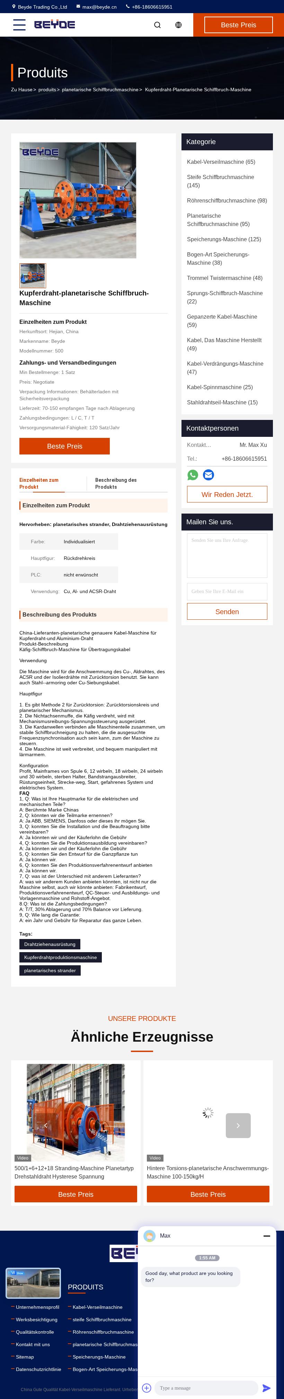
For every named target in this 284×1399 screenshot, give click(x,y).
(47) (225, 368)
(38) (218, 259)
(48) (225, 278)
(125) (224, 239)
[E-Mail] (208, 474)
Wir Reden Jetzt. (227, 494)
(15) (222, 402)
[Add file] (147, 1388)
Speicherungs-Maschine (99, 1357)
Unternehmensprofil (37, 1307)
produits (47, 89)
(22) (225, 297)
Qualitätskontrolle (35, 1332)
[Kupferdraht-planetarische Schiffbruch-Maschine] (77, 200)
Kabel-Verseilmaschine (98, 1307)
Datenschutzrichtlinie (38, 1369)
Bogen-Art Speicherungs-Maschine (111, 1369)
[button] (45, 1125)
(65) (221, 162)
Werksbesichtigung (36, 1319)
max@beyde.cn (99, 7)
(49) (224, 344)
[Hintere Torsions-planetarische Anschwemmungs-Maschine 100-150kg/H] (208, 1113)
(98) (227, 201)
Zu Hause (22, 89)
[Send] (266, 1388)
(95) (218, 220)
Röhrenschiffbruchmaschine (103, 1332)
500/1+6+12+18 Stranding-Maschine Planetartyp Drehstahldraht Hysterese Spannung (74, 1172)
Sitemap (25, 1357)
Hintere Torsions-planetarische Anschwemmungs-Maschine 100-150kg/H (208, 1172)
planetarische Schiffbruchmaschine (100, 89)
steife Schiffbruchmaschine (102, 1319)
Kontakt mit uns (33, 1344)
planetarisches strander (50, 970)
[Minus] (267, 1236)
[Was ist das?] (193, 475)
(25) (220, 387)
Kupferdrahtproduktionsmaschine (60, 957)
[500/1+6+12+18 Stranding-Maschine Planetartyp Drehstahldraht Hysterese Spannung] (76, 1113)
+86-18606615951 (151, 7)
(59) (222, 321)
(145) (220, 181)
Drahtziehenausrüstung (50, 944)
